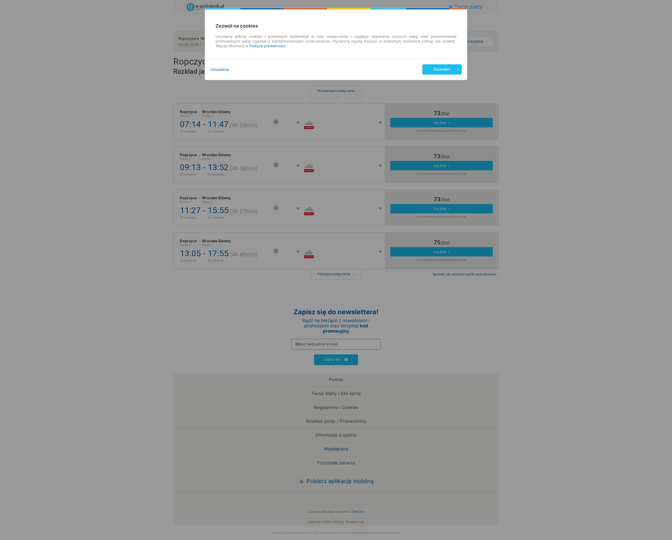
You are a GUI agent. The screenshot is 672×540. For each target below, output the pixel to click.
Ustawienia (219, 69)
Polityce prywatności (267, 46)
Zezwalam (442, 69)
